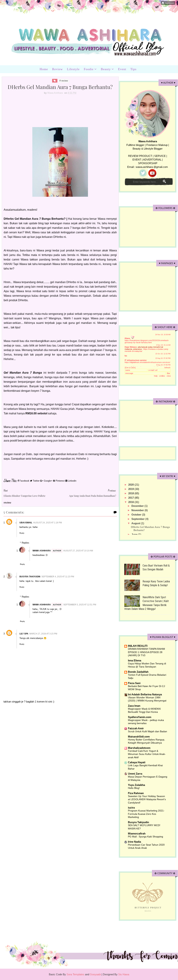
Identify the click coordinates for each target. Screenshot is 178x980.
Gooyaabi (96, 974)
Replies (25, 542)
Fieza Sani (134, 683)
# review (63, 80)
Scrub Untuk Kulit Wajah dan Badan (147, 731)
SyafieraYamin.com (139, 717)
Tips (133, 69)
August (136, 523)
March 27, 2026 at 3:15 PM (43, 633)
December (137, 505)
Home (44, 69)
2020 (131, 484)
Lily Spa (23, 633)
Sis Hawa (123, 974)
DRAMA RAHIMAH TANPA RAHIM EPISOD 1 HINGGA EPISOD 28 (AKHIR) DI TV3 (146, 652)
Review (57, 69)
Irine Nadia (134, 841)
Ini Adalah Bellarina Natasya (145, 694)
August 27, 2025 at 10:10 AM (78, 550)
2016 (131, 502)
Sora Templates (75, 974)
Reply (21, 533)
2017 (131, 497)
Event (122, 69)
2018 (131, 493)
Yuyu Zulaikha (136, 784)
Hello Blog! (134, 788)
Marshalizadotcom (139, 747)
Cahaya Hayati (136, 762)
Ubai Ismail (25, 522)
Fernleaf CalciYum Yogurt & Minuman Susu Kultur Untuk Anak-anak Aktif (147, 754)
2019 (131, 488)
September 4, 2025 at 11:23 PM (57, 576)
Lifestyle (73, 69)
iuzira (131, 807)
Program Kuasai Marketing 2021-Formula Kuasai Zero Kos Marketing (146, 813)
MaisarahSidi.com (139, 736)
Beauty (106, 69)
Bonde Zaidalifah (138, 671)
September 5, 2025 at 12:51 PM (79, 604)
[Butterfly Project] (147, 896)
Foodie (89, 69)
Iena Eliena (134, 660)
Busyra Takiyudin (29, 576)
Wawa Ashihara (42, 550)
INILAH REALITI (137, 645)
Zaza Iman (134, 705)
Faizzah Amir (136, 728)
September (138, 518)
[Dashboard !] (168, 2)
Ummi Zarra (135, 773)
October (136, 514)
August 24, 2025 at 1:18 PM (47, 522)
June (134, 534)
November (138, 510)
